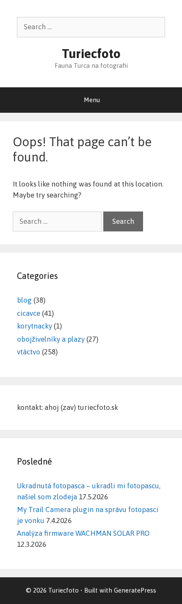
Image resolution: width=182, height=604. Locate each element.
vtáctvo (28, 352)
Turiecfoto (91, 53)
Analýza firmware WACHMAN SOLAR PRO (83, 533)
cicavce (28, 313)
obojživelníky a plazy (51, 339)
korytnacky (34, 326)
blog (24, 300)
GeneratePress (135, 590)
